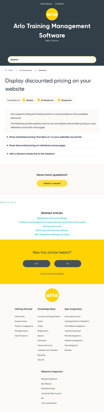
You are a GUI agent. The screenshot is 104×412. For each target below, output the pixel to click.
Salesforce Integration (74, 340)
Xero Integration (71, 345)
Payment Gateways (73, 331)
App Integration (73, 308)
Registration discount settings (52, 218)
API (42, 398)
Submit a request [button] (52, 183)
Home (10, 70)
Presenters (42, 340)
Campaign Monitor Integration (77, 321)
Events (40, 321)
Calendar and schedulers (48, 350)
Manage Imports (21, 331)
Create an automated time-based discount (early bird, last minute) (52, 222)
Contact (59, 3)
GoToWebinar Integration (75, 326)
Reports (41, 336)
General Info (20, 316)
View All (41, 360)
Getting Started (23, 308)
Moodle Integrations (73, 336)
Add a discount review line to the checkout (32, 153)
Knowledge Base (26, 70)
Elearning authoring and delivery (52, 230)
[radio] (36, 263)
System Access (21, 321)
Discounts (42, 70)
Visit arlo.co (46, 3)
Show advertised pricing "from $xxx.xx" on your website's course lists (45, 137)
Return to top (6, 202)
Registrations (43, 331)
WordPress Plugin (48, 388)
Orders (40, 326)
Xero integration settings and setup (52, 234)
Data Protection (21, 336)
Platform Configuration (24, 326)
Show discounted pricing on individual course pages (37, 145)
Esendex (68, 350)
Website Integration (52, 371)
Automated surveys (72, 316)
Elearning (41, 355)
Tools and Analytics (49, 403)
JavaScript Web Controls (51, 393)
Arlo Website (46, 384)
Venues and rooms (45, 345)
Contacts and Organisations (49, 316)
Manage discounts (52, 226)
